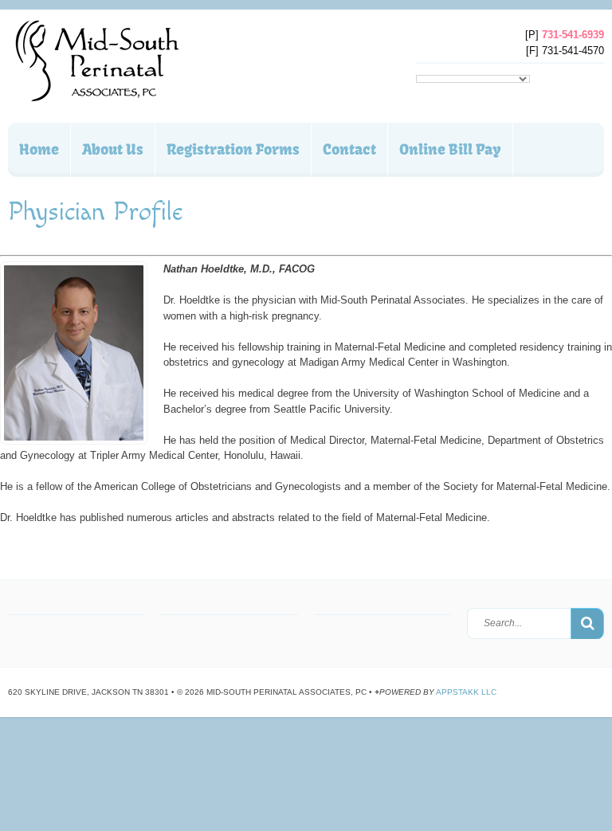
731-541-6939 (573, 35)
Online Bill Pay (450, 149)
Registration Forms (233, 149)
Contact (349, 149)
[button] (587, 624)
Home (39, 149)
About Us (112, 149)
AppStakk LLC (466, 692)
